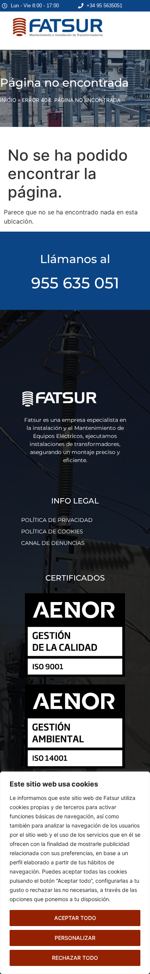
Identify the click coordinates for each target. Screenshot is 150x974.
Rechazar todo (75, 957)
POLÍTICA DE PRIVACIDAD (57, 520)
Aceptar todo (75, 918)
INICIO (8, 100)
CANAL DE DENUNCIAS (53, 543)
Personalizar (75, 938)
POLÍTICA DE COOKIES (52, 531)
